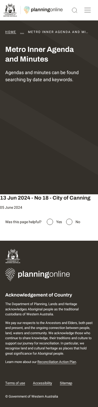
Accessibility (42, 383)
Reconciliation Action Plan (56, 361)
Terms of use (15, 383)
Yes (59, 222)
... (22, 32)
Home (10, 32)
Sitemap (66, 383)
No (78, 222)
